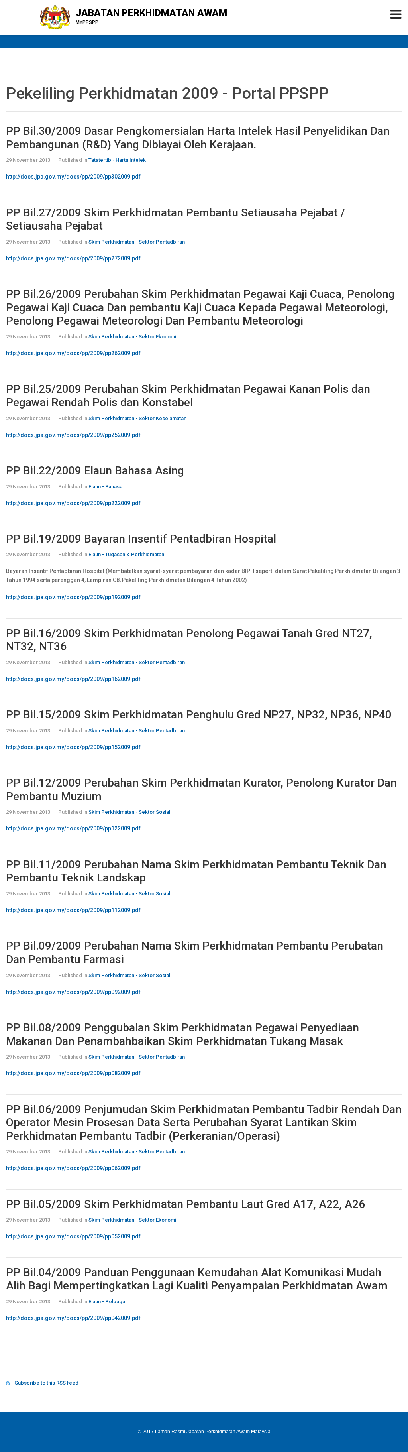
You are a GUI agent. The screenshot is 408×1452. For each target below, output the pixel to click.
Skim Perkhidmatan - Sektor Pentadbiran (136, 242)
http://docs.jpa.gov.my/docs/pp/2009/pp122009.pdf (73, 828)
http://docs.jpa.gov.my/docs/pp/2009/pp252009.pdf (73, 435)
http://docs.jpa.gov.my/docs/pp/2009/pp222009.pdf (73, 503)
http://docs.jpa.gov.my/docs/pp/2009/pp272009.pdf (73, 258)
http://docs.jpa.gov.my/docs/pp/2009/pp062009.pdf (73, 1168)
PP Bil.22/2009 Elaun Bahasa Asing (95, 470)
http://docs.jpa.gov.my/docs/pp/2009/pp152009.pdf (73, 747)
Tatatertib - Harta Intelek (117, 160)
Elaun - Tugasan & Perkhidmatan (126, 554)
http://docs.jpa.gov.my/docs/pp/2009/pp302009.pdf (73, 176)
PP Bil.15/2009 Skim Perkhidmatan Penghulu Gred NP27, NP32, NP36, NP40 (199, 714)
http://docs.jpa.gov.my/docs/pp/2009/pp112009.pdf (73, 910)
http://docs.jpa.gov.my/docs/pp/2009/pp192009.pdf (73, 597)
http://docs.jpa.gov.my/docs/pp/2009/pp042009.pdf (73, 1318)
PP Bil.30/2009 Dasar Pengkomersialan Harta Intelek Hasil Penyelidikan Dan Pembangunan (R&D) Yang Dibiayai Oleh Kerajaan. (198, 137)
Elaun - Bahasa (105, 487)
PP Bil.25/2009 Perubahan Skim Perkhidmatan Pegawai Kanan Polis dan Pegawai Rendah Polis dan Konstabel (188, 395)
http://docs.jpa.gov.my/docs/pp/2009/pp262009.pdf (73, 353)
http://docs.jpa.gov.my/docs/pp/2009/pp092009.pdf (73, 992)
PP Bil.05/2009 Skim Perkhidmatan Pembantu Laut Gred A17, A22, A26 (185, 1204)
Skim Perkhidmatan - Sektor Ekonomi (132, 337)
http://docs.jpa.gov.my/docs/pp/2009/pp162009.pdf (73, 679)
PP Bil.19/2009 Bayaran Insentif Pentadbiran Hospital (141, 538)
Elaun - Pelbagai (107, 1301)
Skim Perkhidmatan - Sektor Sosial (129, 812)
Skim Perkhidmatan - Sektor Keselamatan (137, 418)
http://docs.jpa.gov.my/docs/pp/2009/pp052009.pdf (73, 1236)
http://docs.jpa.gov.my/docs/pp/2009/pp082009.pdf (73, 1073)
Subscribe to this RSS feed (46, 1383)
